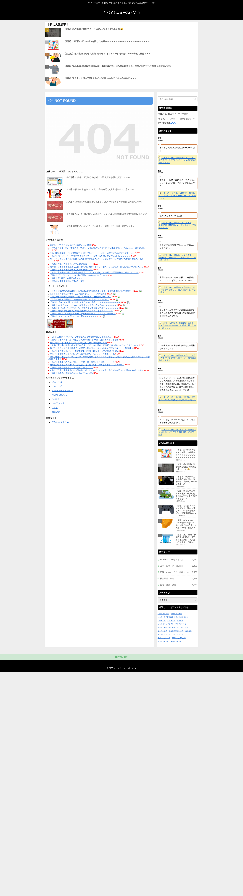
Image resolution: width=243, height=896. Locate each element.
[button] (194, 99)
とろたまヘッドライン (62, 390)
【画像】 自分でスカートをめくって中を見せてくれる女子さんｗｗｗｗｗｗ (83, 305)
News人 (55, 399)
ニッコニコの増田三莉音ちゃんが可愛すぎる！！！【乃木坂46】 (78, 294)
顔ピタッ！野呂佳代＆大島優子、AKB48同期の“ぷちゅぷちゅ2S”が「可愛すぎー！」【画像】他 (92, 348)
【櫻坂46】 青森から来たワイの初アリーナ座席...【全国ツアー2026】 (80, 297)
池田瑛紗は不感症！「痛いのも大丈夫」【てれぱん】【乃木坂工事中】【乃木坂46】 (87, 365)
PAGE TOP (122, 657)
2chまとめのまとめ (181, 617)
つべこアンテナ (191, 634)
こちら (173, 123)
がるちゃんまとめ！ (61, 422)
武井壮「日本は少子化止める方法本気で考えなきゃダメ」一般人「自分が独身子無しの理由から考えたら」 (97, 267)
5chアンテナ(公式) (179, 638)
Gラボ (55, 407)
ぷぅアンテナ (58, 403)
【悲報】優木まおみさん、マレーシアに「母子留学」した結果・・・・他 (82, 362)
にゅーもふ (57, 382)
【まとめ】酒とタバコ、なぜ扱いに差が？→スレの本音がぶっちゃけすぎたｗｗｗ (177, 399)
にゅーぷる (57, 386)
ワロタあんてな (163, 614)
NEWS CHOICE (59, 395)
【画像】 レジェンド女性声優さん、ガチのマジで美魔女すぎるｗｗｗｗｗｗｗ (84, 308)
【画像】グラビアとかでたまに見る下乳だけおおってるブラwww (78, 275)
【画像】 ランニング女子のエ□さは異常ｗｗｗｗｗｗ (73, 316)
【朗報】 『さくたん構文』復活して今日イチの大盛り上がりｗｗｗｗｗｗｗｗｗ (85, 302)
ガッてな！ (184, 627)
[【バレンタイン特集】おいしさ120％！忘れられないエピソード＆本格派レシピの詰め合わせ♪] (60, 324)
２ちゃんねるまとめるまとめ (168, 627)
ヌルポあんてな (176, 641)
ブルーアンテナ (177, 634)
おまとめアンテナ (164, 634)
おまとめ (56, 412)
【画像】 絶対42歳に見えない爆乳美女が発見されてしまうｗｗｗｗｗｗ (81, 311)
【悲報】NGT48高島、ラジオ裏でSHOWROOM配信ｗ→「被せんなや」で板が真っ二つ (177, 225)
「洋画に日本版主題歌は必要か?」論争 (67, 281)
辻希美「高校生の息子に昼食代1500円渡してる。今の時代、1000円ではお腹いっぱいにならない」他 (94, 345)
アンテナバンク (181, 624)
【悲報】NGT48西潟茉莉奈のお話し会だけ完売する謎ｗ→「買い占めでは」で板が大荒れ (177, 289)
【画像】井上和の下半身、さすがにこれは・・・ (71, 264)
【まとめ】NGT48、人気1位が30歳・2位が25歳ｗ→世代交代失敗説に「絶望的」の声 (177, 431)
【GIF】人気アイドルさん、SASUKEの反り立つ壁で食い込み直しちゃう (82, 337)
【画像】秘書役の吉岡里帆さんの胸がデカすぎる (71, 270)
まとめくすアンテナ (176, 631)
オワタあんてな (163, 641)
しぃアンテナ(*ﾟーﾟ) (165, 617)
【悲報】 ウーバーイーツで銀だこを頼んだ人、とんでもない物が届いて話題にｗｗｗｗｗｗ (90, 256)
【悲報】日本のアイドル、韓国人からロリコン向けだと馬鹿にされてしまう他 (84, 340)
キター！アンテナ (164, 638)
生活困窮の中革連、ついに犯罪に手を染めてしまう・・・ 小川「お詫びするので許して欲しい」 (92, 253)
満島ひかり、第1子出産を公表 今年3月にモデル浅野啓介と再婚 (78, 343)
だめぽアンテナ (176, 614)
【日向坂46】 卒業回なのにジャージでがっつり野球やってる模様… (79, 299)
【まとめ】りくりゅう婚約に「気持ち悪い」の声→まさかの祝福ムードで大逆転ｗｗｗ (177, 195)
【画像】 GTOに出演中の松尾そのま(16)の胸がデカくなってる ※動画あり (83, 313)
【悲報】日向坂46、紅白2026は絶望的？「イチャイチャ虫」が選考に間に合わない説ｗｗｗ (177, 325)
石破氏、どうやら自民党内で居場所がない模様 (70, 245)
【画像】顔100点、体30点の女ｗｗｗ (66, 278)
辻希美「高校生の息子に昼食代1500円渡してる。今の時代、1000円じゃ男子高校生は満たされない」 (94, 272)
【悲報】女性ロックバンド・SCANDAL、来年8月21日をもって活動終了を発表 (84, 351)
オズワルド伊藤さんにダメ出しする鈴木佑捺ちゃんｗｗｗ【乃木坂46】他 (82, 354)
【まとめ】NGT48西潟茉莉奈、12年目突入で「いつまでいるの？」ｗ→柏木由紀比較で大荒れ (177, 160)
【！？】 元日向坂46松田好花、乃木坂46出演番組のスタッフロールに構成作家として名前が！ (91, 291)
